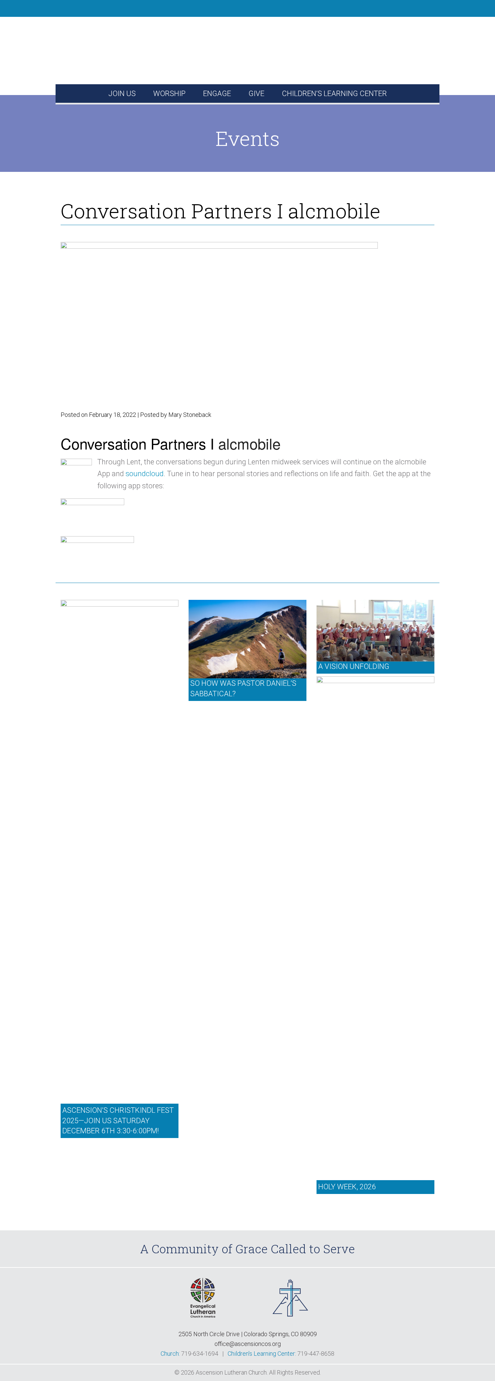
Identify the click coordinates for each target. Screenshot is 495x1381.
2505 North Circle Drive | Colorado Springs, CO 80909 (247, 1334)
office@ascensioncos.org (247, 1343)
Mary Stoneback (189, 414)
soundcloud (145, 473)
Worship (169, 93)
